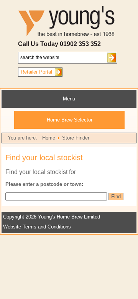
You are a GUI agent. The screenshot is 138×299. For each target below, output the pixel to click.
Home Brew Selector (69, 120)
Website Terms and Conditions (37, 227)
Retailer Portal (36, 72)
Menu (69, 99)
